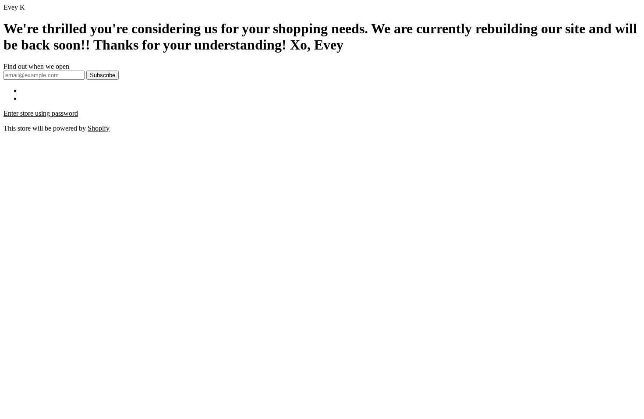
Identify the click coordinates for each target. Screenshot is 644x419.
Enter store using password (41, 113)
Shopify (99, 128)
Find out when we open (36, 66)
